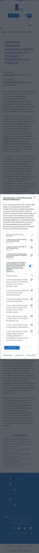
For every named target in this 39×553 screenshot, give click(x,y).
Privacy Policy (31, 355)
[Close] (35, 198)
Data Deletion (7, 355)
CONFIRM (12, 347)
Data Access (19, 355)
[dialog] (19, 276)
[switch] (31, 240)
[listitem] (19, 235)
